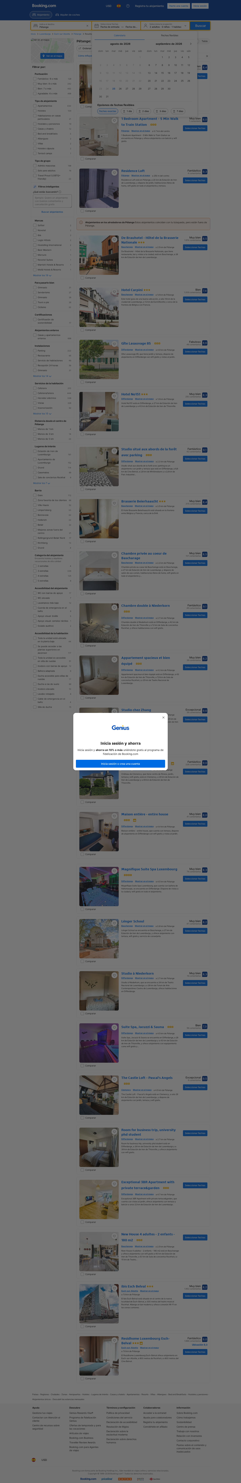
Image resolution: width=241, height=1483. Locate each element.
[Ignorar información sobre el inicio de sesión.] (163, 717)
